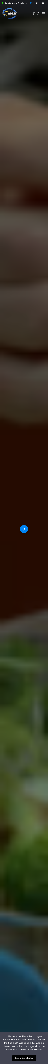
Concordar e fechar (24, 1058)
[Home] (13, 13)
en (37, 3)
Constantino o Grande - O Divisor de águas (16, 3)
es (43, 3)
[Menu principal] (43, 13)
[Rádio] (33, 13)
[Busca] (38, 13)
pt (31, 3)
